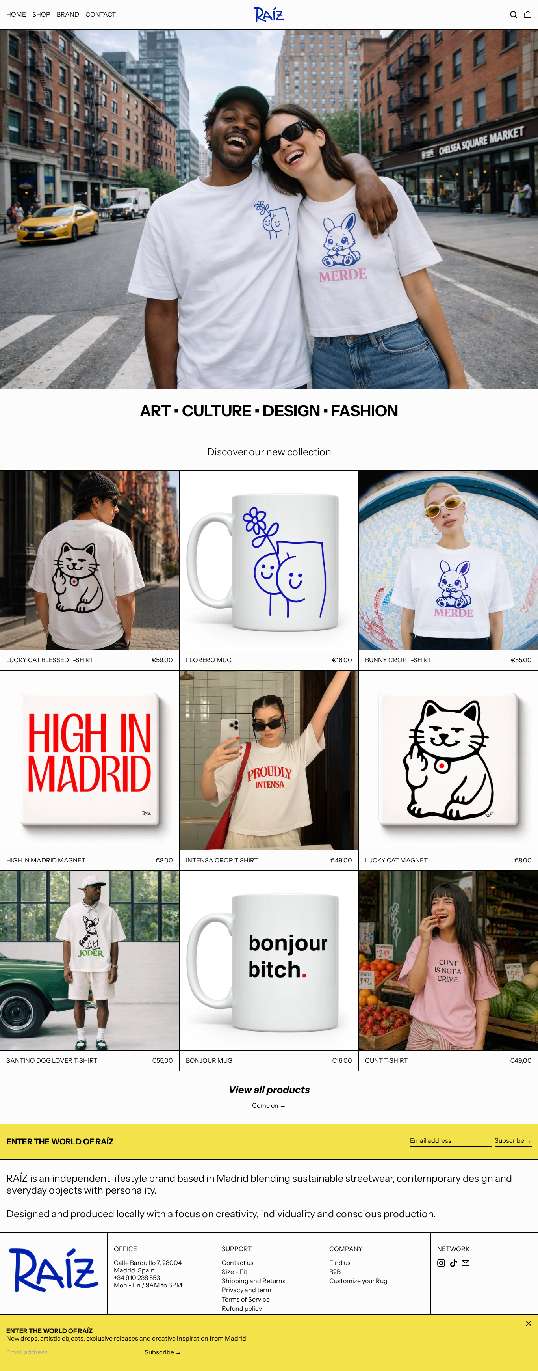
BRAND (68, 14)
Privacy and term (246, 1290)
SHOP (41, 14)
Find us (340, 1263)
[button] (514, 14)
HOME (16, 14)
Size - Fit (234, 1272)
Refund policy (242, 1308)
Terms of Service (246, 1299)
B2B (335, 1272)
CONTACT (100, 14)
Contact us (238, 1263)
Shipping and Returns (254, 1281)
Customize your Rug (358, 1281)
